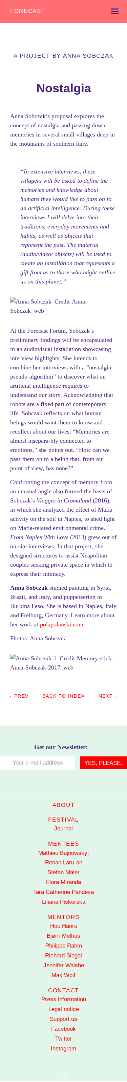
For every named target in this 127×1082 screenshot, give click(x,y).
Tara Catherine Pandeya (63, 892)
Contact (63, 990)
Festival (63, 820)
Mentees (63, 844)
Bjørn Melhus (63, 936)
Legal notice (63, 1009)
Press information (63, 999)
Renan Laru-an (63, 862)
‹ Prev (19, 696)
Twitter (63, 1038)
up (63, 1077)
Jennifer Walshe (63, 965)
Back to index (63, 696)
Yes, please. (103, 763)
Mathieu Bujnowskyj (63, 853)
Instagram (63, 1048)
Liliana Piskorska (63, 902)
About (63, 805)
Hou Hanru (63, 926)
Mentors (63, 917)
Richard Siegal (63, 955)
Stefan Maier (63, 872)
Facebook (63, 1029)
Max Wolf (63, 975)
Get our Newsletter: (61, 747)
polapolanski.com (61, 624)
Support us (63, 1019)
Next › (108, 696)
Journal (63, 828)
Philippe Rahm (63, 945)
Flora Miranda (63, 882)
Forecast (27, 11)
